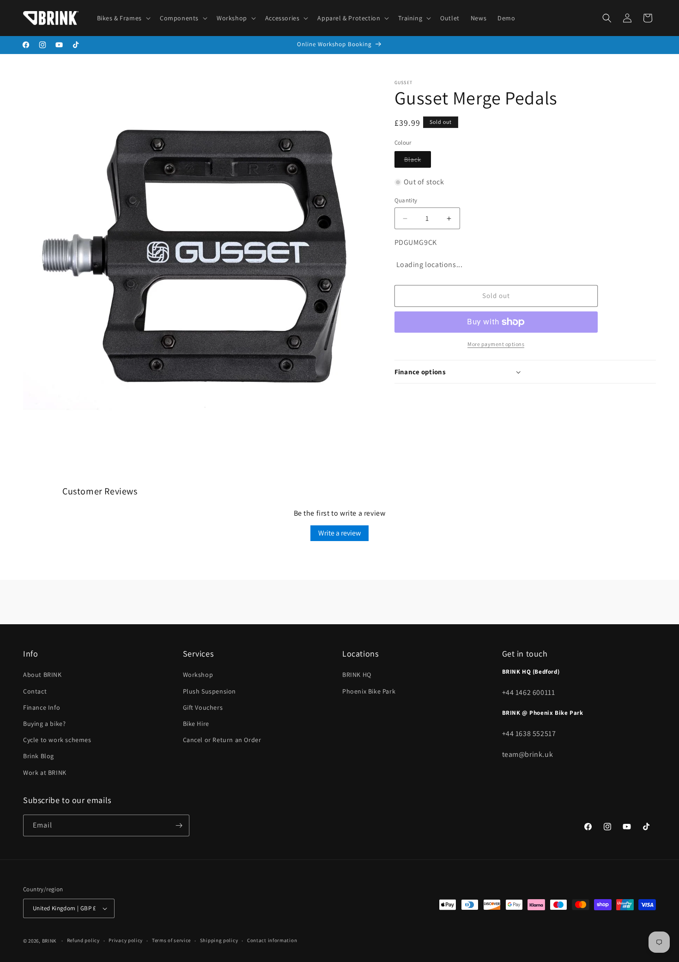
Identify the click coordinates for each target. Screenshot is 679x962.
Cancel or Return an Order (222, 740)
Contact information (272, 940)
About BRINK (42, 674)
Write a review (339, 533)
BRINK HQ (356, 674)
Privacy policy (126, 940)
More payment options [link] (495, 344)
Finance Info (41, 707)
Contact (35, 691)
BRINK (49, 941)
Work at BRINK (45, 772)
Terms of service (171, 940)
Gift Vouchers (203, 707)
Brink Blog (38, 756)
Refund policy (83, 940)
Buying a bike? (44, 723)
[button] (122, 18)
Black (417, 161)
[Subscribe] (179, 825)
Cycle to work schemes (57, 740)
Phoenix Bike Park (368, 691)
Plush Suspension (209, 691)
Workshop (198, 674)
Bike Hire (196, 723)
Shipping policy (219, 940)
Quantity (406, 200)
